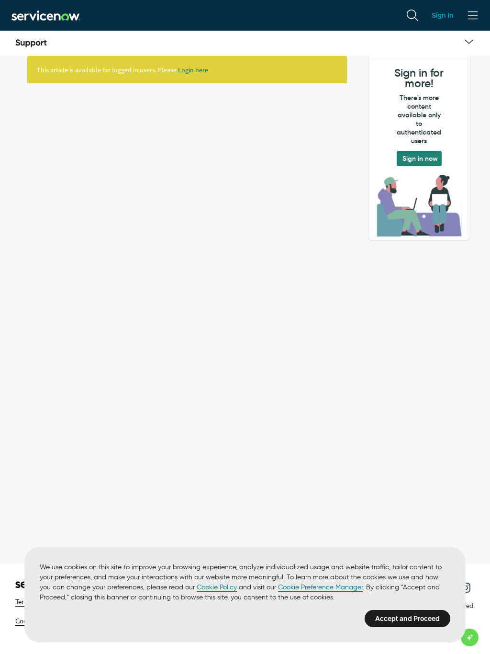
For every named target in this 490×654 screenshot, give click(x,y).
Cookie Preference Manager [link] (320, 587)
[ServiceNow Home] (45, 15)
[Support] (31, 43)
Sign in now (420, 158)
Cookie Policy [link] (217, 587)
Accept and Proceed (407, 618)
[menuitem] (412, 15)
